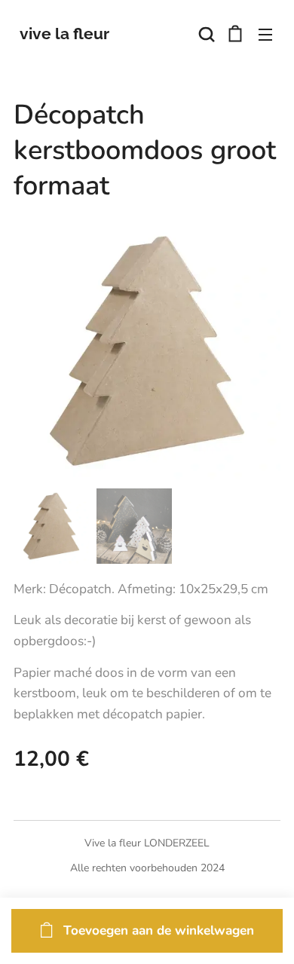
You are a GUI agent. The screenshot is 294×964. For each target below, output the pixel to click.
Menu (265, 34)
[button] (205, 34)
